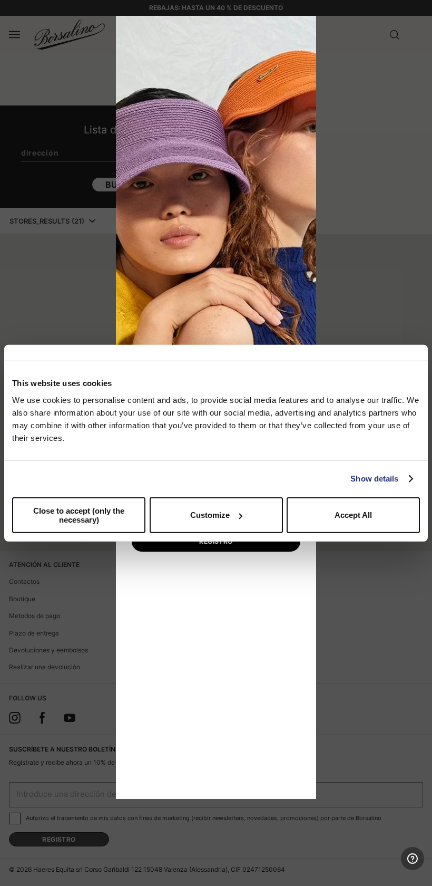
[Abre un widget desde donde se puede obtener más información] (385, 867)
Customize (210, 515)
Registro (216, 541)
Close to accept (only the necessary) (78, 515)
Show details (374, 478)
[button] (304, 27)
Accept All (353, 515)
